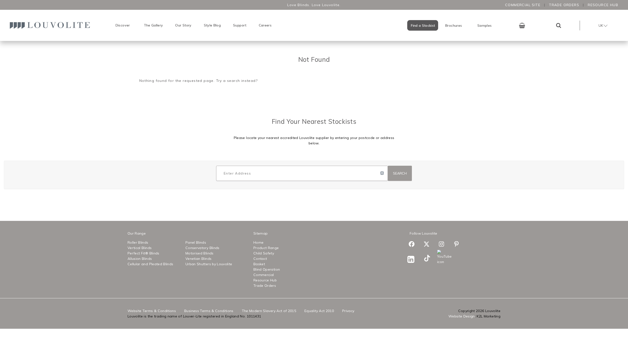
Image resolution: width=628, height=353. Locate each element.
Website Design (461, 316)
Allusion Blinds (140, 258)
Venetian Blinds (198, 258)
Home (258, 242)
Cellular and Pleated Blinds (150, 264)
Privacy (348, 311)
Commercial (263, 275)
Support (239, 25)
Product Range (266, 248)
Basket (259, 264)
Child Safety (263, 253)
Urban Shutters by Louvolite (208, 264)
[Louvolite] (51, 25)
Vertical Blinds (140, 248)
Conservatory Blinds (202, 248)
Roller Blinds (138, 242)
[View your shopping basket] (521, 25)
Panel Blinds (195, 242)
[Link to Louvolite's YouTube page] (444, 257)
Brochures (453, 25)
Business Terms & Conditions (208, 311)
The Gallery (153, 25)
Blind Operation (266, 269)
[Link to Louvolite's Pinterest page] (459, 245)
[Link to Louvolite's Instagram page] (444, 245)
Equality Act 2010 (319, 311)
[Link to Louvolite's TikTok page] (429, 259)
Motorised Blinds (199, 253)
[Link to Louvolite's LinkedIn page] (414, 260)
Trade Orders (564, 5)
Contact (260, 258)
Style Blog (212, 25)
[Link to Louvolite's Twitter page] (429, 245)
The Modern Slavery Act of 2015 (269, 311)
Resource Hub (603, 5)
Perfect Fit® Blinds (143, 253)
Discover (123, 25)
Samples (484, 25)
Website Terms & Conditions (152, 311)
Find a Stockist (423, 25)
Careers (265, 25)
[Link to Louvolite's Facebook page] (414, 245)
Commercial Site (522, 5)
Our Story (183, 25)
